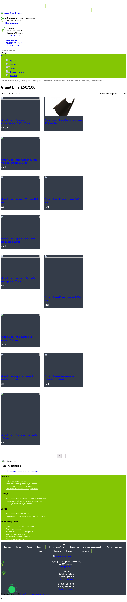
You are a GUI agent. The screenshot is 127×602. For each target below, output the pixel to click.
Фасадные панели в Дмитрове (19, 503)
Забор (12, 68)
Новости (57, 9)
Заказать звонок (13, 45)
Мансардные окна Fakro (16, 539)
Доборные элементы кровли (18, 536)
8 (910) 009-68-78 (14, 43)
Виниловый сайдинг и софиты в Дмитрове (24, 501)
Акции (18, 6)
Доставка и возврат (115, 6)
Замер (29, 6)
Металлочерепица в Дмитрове (19, 486)
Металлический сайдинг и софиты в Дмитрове (26, 498)
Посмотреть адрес (13, 23)
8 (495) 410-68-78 (14, 40)
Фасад (13, 64)
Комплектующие (17, 72)
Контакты (85, 9)
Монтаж (13, 75)
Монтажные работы (56, 6)
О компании (71, 9)
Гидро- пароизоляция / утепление (20, 526)
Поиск (4, 53)
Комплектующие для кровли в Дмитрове (24, 81)
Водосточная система (52, 81)
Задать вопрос (13, 35)
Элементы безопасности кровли (19, 531)
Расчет (40, 6)
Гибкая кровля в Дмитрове (17, 481)
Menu (3, 55)
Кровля (13, 60)
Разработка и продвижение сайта (34, 594)
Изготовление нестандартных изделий (85, 6)
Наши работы (43, 9)
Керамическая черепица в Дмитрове (21, 483)
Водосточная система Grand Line (75, 81)
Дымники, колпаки (13, 529)
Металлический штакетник (17, 513)
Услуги (64, 3)
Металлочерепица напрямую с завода (22, 471)
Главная (7, 6)
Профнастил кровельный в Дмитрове (22, 488)
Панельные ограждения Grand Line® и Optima (25, 516)
